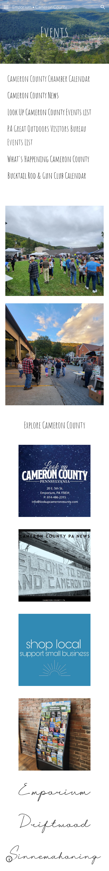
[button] (6, 7)
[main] (54, 32)
